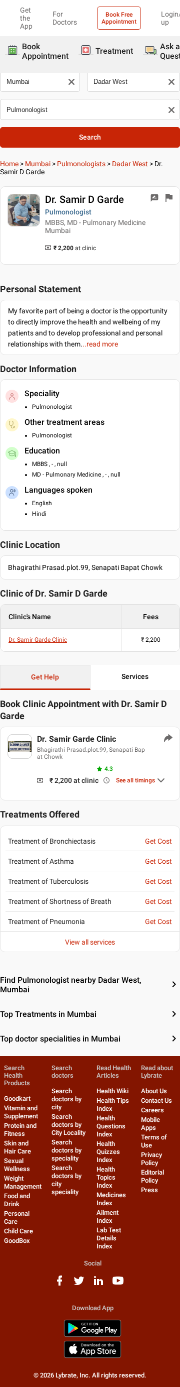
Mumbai (37, 164)
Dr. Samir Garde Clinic (37, 639)
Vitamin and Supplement (21, 1112)
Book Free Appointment (119, 18)
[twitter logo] (79, 1284)
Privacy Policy (151, 1159)
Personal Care (17, 1217)
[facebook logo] (60, 1284)
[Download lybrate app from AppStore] (93, 1356)
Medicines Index (111, 1199)
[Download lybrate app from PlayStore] (93, 1335)
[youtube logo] (118, 1284)
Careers (152, 1110)
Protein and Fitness (20, 1129)
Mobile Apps (150, 1123)
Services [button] (135, 676)
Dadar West (130, 164)
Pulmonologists (81, 164)
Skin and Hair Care (17, 1147)
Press (149, 1190)
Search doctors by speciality (67, 1150)
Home (9, 164)
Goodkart (17, 1098)
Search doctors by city (67, 1099)
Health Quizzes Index (108, 1152)
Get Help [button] (45, 677)
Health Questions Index (111, 1126)
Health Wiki (112, 1091)
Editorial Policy (152, 1176)
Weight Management (23, 1182)
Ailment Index (107, 1216)
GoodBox (17, 1240)
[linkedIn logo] (98, 1284)
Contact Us (156, 1100)
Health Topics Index (106, 1177)
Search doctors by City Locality (69, 1124)
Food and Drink (17, 1200)
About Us (154, 1091)
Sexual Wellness (17, 1165)
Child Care (18, 1231)
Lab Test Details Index (108, 1238)
